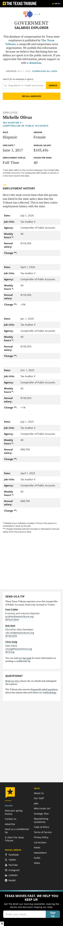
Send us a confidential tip (17, 831)
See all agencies (31, 96)
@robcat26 (11, 635)
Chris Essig (11, 641)
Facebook (14, 854)
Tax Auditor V (12, 122)
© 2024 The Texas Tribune (14, 839)
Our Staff (39, 798)
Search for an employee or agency (18, 79)
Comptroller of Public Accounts (25, 125)
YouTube (13, 864)
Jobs (36, 803)
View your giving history (13, 812)
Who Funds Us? (42, 808)
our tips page (25, 658)
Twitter (12, 859)
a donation (34, 63)
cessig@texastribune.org (18, 648)
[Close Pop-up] (2, 924)
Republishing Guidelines (41, 820)
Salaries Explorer (31, 28)
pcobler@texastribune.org (19, 616)
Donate (9, 805)
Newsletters (40, 852)
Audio (37, 857)
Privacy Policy (41, 837)
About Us (39, 793)
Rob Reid (10, 625)
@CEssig (9, 651)
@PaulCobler (12, 619)
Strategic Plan (41, 813)
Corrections (40, 842)
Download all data (44, 71)
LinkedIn (13, 875)
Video (37, 862)
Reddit (12, 880)
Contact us (10, 818)
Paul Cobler (11, 609)
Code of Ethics (41, 827)
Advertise (10, 824)
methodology (49, 692)
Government (31, 23)
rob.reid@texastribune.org (19, 632)
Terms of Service (43, 832)
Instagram (14, 870)
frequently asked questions (44, 689)
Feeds (37, 847)
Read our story (12, 680)
